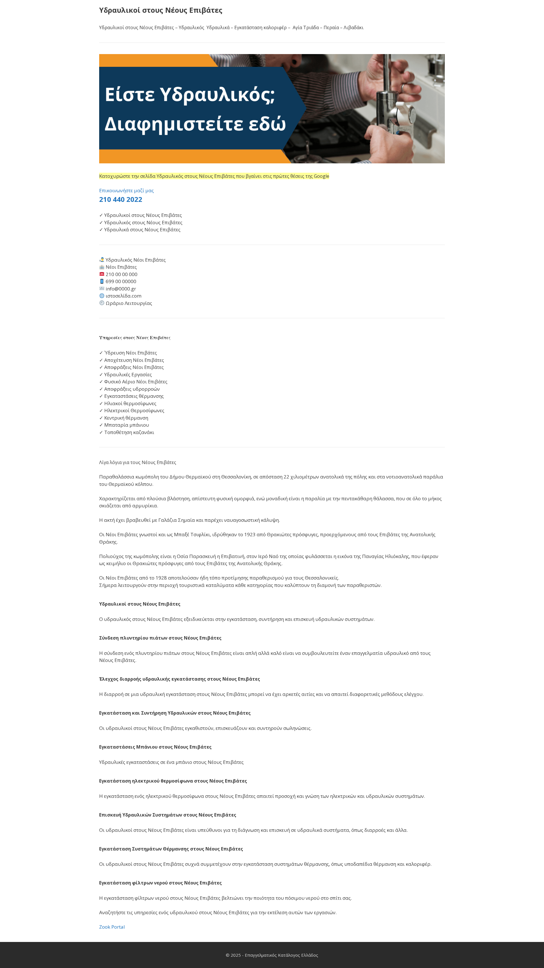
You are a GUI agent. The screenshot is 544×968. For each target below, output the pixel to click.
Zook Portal (112, 927)
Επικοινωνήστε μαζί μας (126, 190)
